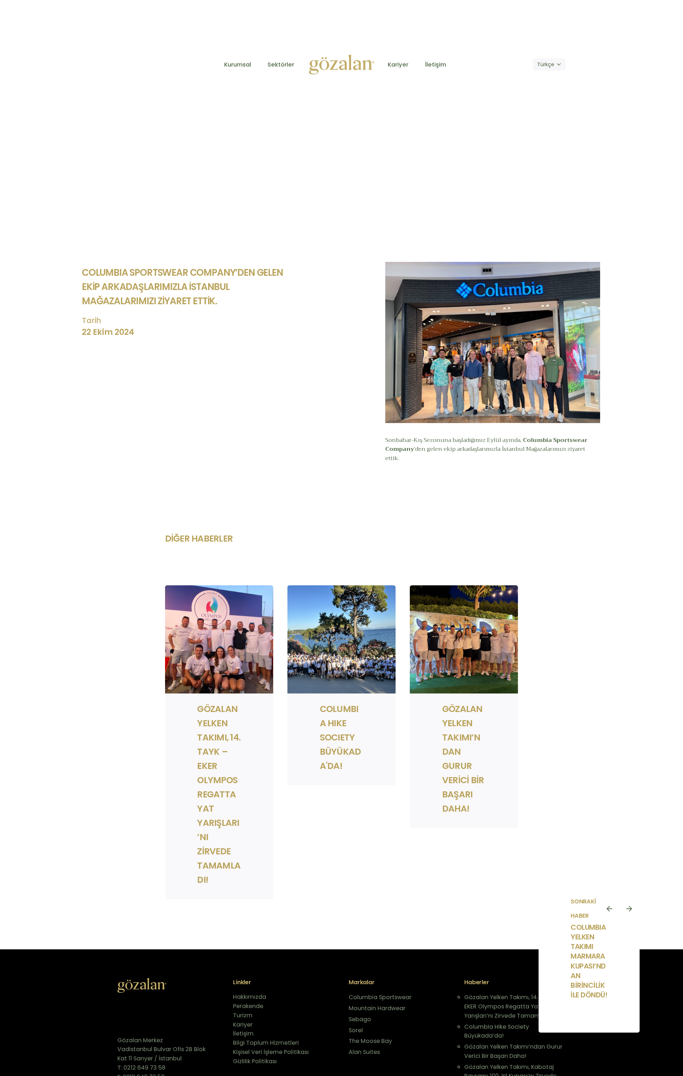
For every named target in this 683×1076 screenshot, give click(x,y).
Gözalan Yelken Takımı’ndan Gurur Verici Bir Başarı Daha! (513, 1051)
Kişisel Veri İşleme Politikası (271, 1052)
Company (399, 449)
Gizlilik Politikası (255, 1061)
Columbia (538, 440)
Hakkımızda (249, 997)
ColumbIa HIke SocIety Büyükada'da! (340, 737)
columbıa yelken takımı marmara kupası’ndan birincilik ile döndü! (589, 961)
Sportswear (570, 440)
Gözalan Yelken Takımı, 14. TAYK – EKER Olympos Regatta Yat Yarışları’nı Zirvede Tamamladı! (218, 794)
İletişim (243, 1033)
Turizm (243, 1015)
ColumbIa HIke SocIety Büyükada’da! (496, 1031)
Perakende (248, 1006)
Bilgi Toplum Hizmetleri (266, 1043)
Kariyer (243, 1024)
